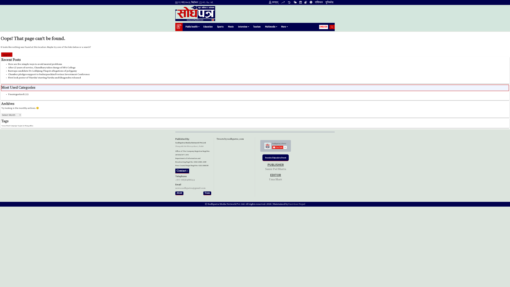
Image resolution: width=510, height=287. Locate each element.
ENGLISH (323, 27)
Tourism (257, 27)
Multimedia (270, 27)
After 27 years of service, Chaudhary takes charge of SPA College (42, 68)
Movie (231, 27)
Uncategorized (16, 94)
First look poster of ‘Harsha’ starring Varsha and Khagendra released (44, 78)
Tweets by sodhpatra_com (230, 139)
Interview (242, 27)
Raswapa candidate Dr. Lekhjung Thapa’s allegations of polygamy (42, 71)
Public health (192, 27)
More (283, 27)
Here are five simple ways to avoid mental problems (35, 64)
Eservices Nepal (296, 204)
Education (208, 27)
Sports (220, 27)
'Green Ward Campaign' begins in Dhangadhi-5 (17, 126)
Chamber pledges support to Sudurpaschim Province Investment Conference (49, 74)
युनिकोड (329, 2)
